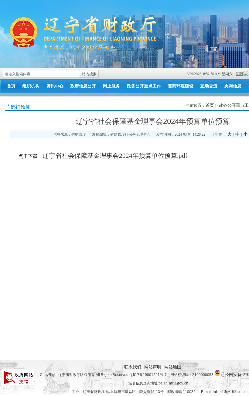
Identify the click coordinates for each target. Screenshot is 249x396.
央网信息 (232, 86)
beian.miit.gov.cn (173, 383)
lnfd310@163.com (229, 391)
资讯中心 (54, 86)
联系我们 (133, 367)
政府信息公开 (83, 86)
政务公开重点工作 (144, 86)
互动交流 (208, 86)
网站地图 (172, 367)
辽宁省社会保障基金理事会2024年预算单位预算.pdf (115, 155)
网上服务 (111, 86)
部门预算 (20, 107)
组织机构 (30, 86)
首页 (11, 86)
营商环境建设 (180, 86)
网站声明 (153, 367)
